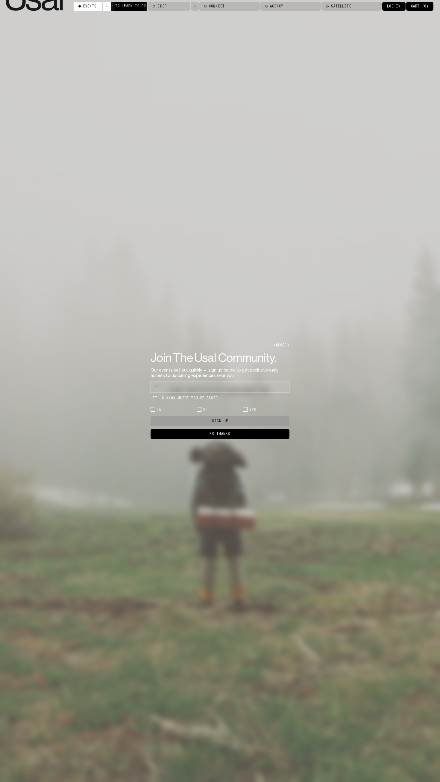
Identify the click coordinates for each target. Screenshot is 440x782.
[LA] (153, 409)
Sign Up (220, 421)
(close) (281, 345)
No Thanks (220, 434)
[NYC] (245, 409)
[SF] (199, 409)
